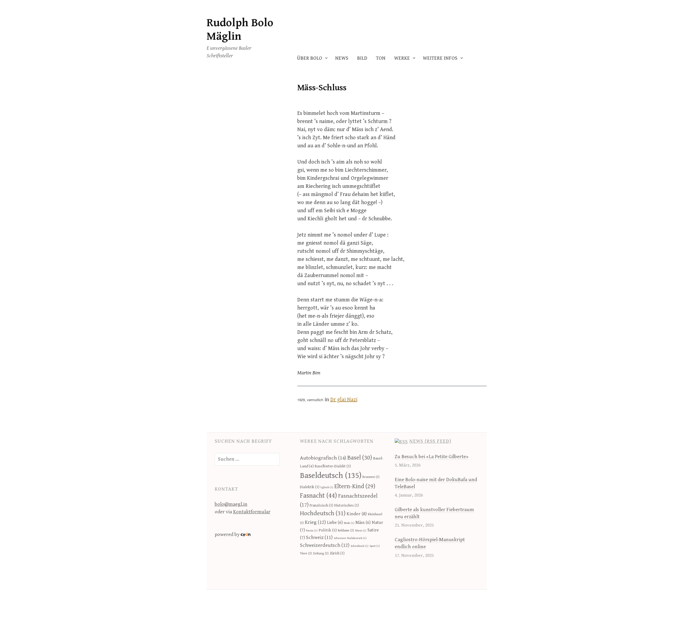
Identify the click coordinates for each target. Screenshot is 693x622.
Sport (375, 546)
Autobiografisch (323, 458)
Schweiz (319, 537)
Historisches (346, 505)
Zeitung (321, 553)
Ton (380, 58)
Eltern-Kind (354, 486)
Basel (359, 457)
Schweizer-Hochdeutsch (350, 538)
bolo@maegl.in (231, 504)
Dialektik (309, 487)
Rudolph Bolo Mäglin (240, 29)
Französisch (321, 505)
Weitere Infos (440, 58)
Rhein (360, 530)
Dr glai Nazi (343, 400)
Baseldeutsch (330, 475)
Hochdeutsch (322, 513)
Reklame (346, 530)
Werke (402, 58)
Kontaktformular (251, 512)
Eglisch (327, 487)
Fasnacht (318, 496)
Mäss (363, 522)
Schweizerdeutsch (324, 545)
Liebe (335, 522)
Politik (328, 530)
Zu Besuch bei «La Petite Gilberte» (431, 457)
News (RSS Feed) (430, 441)
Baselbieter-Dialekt (333, 466)
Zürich (337, 553)
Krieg (315, 522)
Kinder (356, 514)
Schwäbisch (359, 546)
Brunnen (371, 477)
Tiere (306, 553)
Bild (362, 58)
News (341, 58)
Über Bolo (309, 58)
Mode (349, 523)
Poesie (312, 530)
